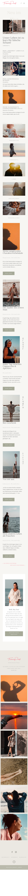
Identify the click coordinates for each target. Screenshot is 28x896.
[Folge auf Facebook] (12, 852)
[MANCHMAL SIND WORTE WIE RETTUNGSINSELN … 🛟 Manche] (14, 688)
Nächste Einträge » (17, 565)
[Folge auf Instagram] (16, 852)
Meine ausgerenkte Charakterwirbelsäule (13, 252)
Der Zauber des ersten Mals (13, 308)
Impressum (14, 857)
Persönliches (5, 54)
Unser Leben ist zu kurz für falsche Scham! (13, 40)
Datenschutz (6, 857)
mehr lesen (8, 273)
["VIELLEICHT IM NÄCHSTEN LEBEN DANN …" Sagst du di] (14, 827)
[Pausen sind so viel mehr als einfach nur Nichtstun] (14, 771)
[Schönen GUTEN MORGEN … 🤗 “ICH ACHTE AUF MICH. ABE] (14, 799)
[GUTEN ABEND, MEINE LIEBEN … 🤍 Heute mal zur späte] (14, 716)
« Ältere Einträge (10, 563)
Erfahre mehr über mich (14, 633)
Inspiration (5, 110)
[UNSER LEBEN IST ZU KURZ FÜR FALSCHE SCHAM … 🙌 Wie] (14, 744)
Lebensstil (6, 45)
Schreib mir (22, 857)
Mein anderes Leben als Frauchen (12, 534)
